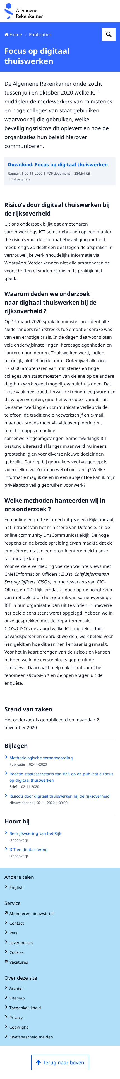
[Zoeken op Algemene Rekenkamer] (109, 34)
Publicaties (40, 34)
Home (15, 34)
